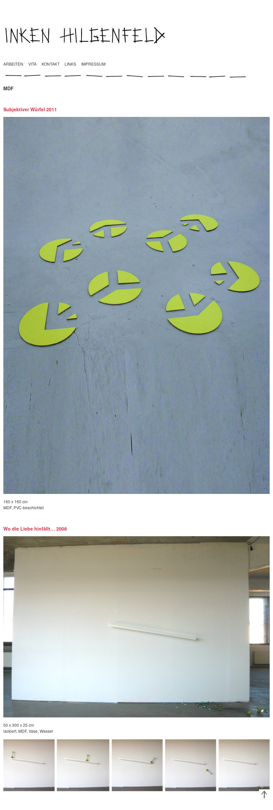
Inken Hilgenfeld (136, 35)
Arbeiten (13, 64)
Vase (33, 731)
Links (70, 64)
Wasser (46, 731)
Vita (32, 64)
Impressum (93, 64)
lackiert (9, 731)
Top (264, 794)
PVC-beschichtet (29, 507)
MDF (7, 507)
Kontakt (51, 64)
